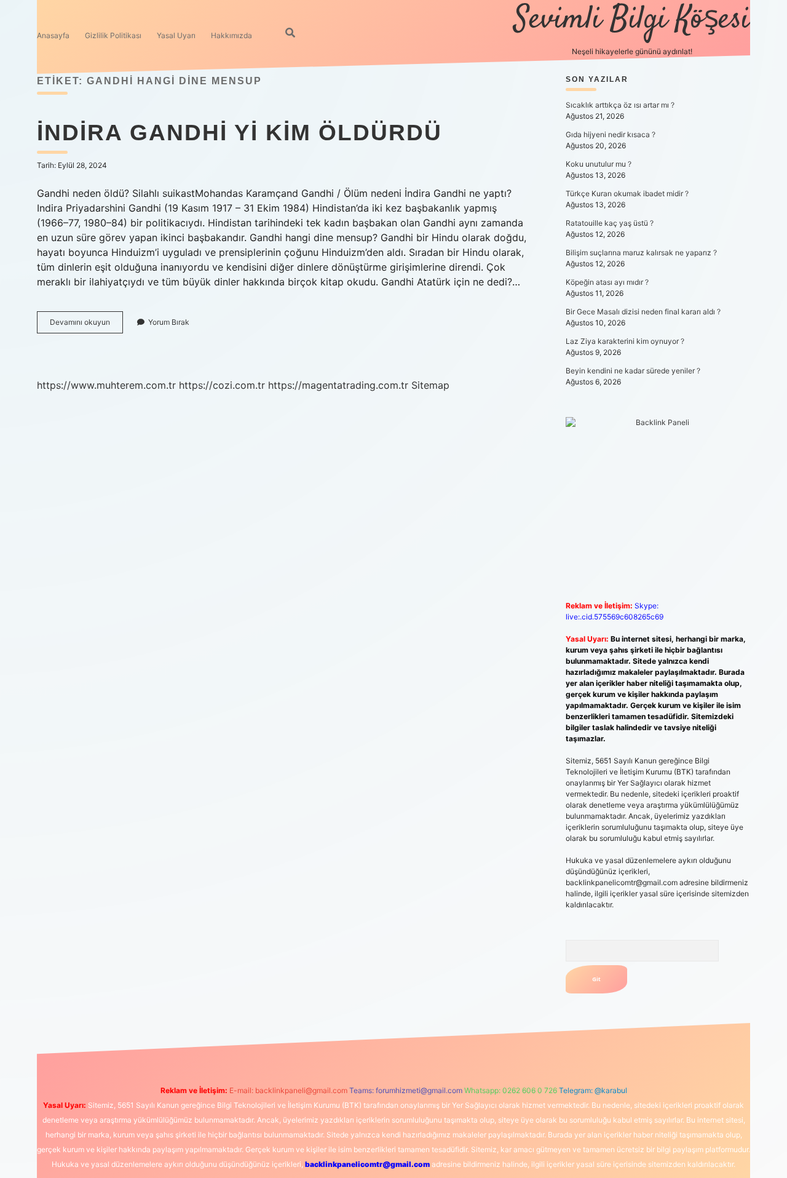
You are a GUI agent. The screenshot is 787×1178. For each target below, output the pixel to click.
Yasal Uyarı (176, 35)
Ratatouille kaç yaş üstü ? (610, 223)
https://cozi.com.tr (222, 385)
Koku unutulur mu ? (598, 164)
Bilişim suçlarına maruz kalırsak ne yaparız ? (641, 252)
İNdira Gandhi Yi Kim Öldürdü (239, 132)
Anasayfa (53, 35)
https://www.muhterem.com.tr (106, 385)
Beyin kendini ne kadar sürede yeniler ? (633, 370)
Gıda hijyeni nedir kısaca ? (610, 134)
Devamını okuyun (86, 325)
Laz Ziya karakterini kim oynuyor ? (625, 341)
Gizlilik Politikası (113, 35)
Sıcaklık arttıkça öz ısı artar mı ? (620, 104)
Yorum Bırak (168, 322)
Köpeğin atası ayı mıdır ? (607, 282)
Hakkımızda (231, 35)
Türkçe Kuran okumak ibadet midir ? (627, 193)
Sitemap (430, 385)
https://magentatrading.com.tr (338, 385)
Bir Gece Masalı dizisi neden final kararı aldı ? (643, 311)
